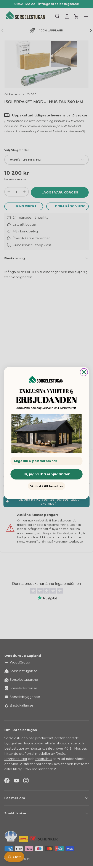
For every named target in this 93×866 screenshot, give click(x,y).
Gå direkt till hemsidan (46, 486)
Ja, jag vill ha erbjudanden (46, 474)
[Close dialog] (84, 372)
